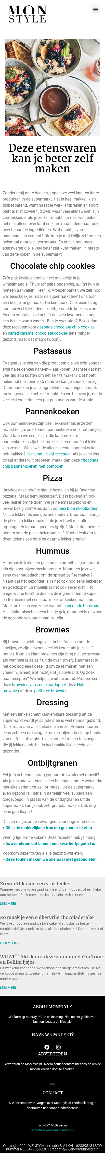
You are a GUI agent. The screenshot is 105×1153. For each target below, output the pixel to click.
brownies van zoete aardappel (39, 684)
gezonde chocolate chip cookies (66, 327)
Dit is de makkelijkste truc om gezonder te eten (49, 827)
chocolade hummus (81, 605)
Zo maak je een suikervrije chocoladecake (47, 918)
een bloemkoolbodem (79, 508)
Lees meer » (9, 903)
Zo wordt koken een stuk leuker (35, 884)
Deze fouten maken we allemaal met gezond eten (51, 859)
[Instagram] (58, 1047)
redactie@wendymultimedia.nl (52, 1130)
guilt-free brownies (50, 690)
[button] (95, 9)
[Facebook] (47, 1047)
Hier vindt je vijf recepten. (49, 454)
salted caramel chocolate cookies (38, 333)
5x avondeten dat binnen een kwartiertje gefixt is (50, 843)
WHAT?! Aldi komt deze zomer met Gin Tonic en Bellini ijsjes (52, 960)
